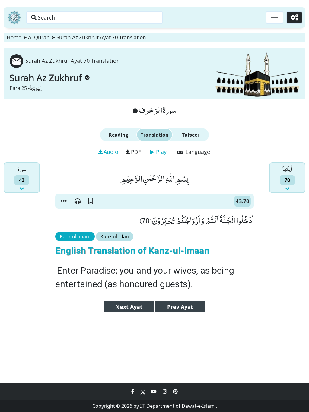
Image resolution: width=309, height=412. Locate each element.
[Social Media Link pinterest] (175, 391)
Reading (118, 135)
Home (14, 37)
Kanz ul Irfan (114, 236)
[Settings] (294, 17)
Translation (155, 135)
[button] (64, 201)
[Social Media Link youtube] (154, 391)
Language (197, 151)
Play (160, 151)
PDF (136, 151)
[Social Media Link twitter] (143, 391)
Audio (111, 151)
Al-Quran (39, 37)
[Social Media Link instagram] (165, 391)
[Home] (14, 17)
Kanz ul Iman (75, 236)
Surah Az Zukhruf (46, 77)
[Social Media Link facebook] (133, 391)
